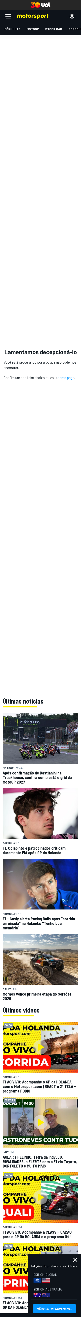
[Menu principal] (8, 16)
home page (66, 377)
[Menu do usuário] (72, 16)
